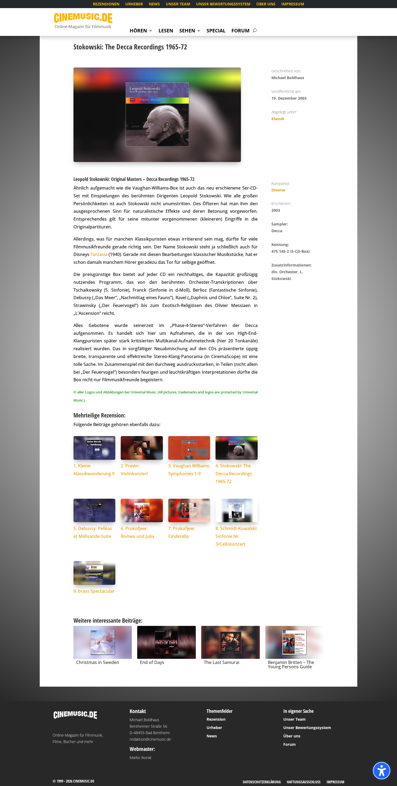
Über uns (265, 4)
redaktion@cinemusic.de (150, 739)
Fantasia (98, 254)
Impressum (292, 4)
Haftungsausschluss (304, 782)
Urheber (134, 4)
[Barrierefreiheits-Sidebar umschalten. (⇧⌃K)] (381, 770)
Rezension (216, 719)
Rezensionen (106, 4)
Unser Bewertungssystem (223, 4)
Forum (240, 31)
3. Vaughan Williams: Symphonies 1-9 (189, 470)
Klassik (277, 118)
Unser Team (178, 4)
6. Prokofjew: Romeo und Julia (137, 532)
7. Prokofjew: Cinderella (181, 532)
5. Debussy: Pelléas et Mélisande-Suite (92, 532)
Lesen (166, 31)
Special (216, 31)
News (154, 4)
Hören (138, 31)
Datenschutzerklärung (262, 782)
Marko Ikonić (140, 757)
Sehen (187, 31)
